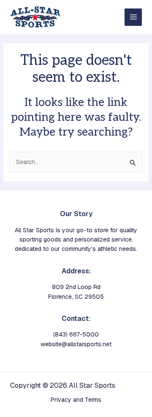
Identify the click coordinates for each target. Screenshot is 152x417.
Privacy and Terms (76, 399)
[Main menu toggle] (133, 17)
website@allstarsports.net (76, 344)
